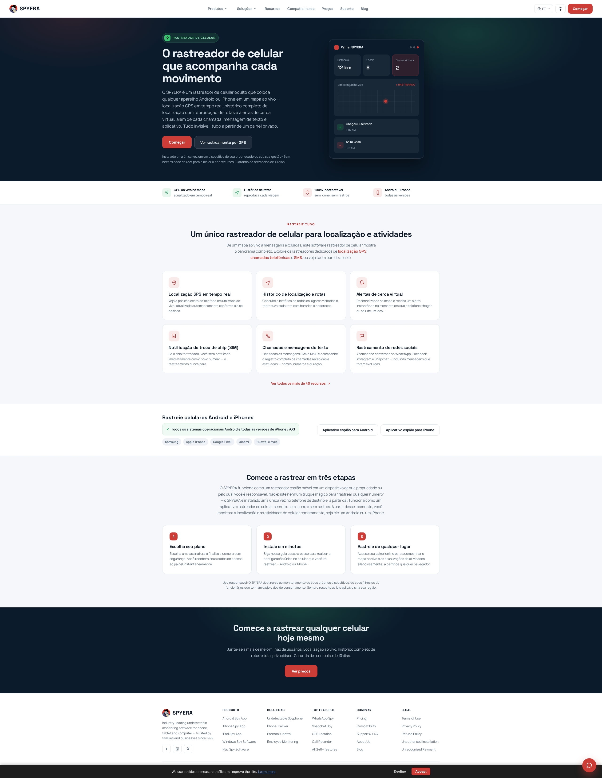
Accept (421, 771)
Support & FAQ (367, 734)
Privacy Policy (411, 726)
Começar (580, 8)
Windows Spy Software (239, 741)
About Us (363, 741)
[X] (188, 749)
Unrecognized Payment (419, 749)
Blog (364, 8)
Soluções (244, 8)
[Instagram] (177, 749)
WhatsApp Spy (323, 718)
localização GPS (352, 251)
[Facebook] (166, 749)
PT (544, 9)
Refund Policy (412, 734)
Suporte (347, 8)
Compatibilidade (301, 8)
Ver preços (301, 671)
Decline (400, 771)
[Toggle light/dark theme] (560, 8)
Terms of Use (411, 718)
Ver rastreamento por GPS (223, 142)
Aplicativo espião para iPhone (410, 430)
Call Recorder (322, 741)
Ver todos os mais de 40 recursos (298, 383)
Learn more (266, 772)
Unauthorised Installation (420, 741)
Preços (327, 8)
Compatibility (366, 726)
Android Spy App (234, 718)
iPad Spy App (232, 734)
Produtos (215, 8)
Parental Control (279, 734)
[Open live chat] (589, 765)
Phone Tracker (277, 726)
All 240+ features (324, 749)
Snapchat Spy (322, 726)
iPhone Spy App (233, 726)
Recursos (272, 8)
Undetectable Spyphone (285, 718)
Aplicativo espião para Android (348, 430)
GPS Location (322, 734)
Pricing (362, 718)
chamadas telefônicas (270, 257)
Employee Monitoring (282, 741)
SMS (298, 257)
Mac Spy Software (235, 749)
